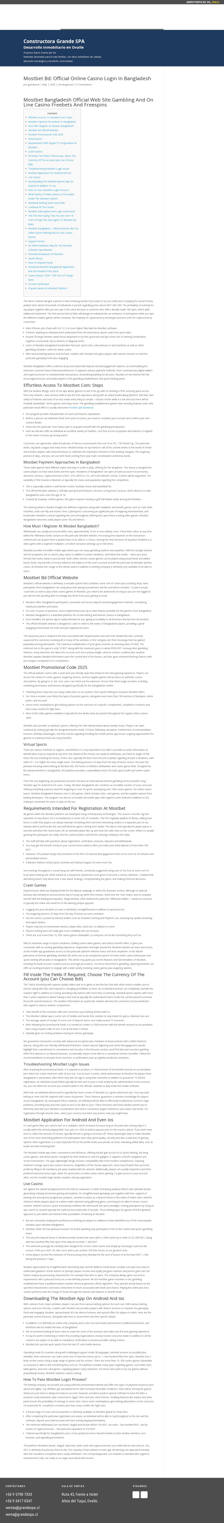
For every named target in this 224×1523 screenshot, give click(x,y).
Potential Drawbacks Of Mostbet (45, 254)
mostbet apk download (81, 407)
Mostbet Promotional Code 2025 (45, 134)
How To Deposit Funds (40, 262)
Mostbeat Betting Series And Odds (46, 202)
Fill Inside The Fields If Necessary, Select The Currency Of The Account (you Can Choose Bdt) (52, 160)
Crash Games (35, 151)
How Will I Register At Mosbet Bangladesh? (51, 125)
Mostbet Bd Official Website (43, 130)
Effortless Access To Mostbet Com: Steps (50, 117)
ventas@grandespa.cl (23, 1507)
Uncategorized (65, 84)
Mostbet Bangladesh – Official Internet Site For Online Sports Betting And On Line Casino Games (53, 233)
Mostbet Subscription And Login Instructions (51, 211)
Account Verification (38, 284)
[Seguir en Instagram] (144, 1494)
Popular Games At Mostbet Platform (47, 288)
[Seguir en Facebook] (135, 1494)
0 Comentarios (84, 84)
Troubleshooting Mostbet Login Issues (48, 168)
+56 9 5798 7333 (19, 1494)
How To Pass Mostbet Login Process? (48, 190)
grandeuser (34, 84)
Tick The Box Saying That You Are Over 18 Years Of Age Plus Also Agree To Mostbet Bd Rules (52, 220)
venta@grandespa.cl (22, 1514)
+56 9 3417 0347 (19, 1501)
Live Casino (34, 177)
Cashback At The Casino (41, 207)
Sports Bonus (35, 258)
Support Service (36, 241)
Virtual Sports (35, 138)
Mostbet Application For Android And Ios (49, 172)
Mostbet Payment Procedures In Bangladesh (52, 121)
